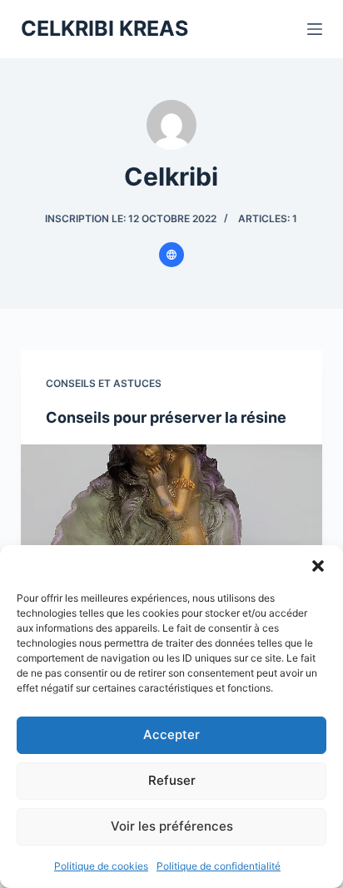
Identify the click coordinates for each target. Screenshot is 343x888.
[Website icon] (171, 254)
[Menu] (314, 29)
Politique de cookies (101, 866)
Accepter (171, 734)
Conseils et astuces (104, 383)
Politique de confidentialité (219, 866)
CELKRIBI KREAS (104, 28)
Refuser (172, 780)
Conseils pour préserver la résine (166, 417)
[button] (318, 566)
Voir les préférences (172, 826)
